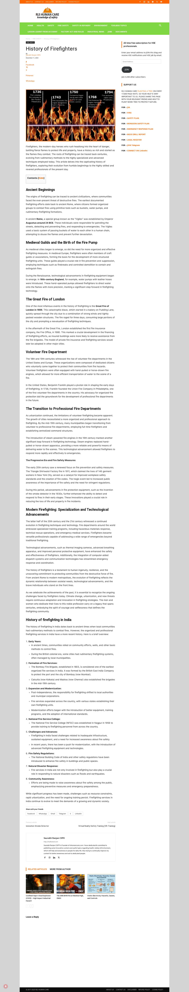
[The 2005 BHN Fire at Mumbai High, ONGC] (71, 884)
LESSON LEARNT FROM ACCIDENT (42, 31)
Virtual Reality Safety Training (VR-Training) (96, 826)
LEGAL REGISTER (134, 140)
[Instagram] (144, 2)
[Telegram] (153, 2)
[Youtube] (161, 2)
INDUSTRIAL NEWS (95, 31)
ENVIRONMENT (100, 25)
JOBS (110, 31)
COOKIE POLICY (74, 2)
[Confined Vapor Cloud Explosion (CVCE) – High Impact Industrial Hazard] (40, 884)
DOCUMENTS (121, 31)
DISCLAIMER (50, 2)
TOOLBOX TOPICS (119, 25)
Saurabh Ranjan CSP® (33, 55)
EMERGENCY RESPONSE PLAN (140, 129)
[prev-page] (27, 906)
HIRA (129, 112)
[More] (70, 85)
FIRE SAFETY (63, 25)
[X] (157, 2)
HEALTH (40, 25)
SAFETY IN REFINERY (81, 25)
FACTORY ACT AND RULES (72, 31)
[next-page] (31, 906)
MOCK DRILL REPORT (136, 134)
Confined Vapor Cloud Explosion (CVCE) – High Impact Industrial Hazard (38, 898)
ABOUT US (29, 2)
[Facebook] (140, 2)
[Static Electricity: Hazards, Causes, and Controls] (101, 884)
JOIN (127, 69)
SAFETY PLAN (133, 118)
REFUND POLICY (61, 2)
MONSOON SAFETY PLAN (138, 123)
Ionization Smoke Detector (37, 826)
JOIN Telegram (133, 145)
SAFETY (51, 25)
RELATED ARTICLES (37, 869)
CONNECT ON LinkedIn (137, 150)
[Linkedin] (148, 2)
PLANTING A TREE (145, 91)
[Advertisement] (142, 260)
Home (28, 39)
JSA (128, 107)
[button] (160, 25)
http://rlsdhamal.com (51, 842)
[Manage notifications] (6, 986)
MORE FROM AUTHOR (60, 869)
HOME (30, 25)
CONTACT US (39, 2)
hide (41, 178)
